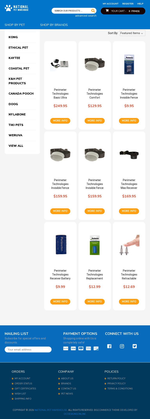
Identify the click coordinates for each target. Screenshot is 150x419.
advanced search (85, 16)
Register (127, 3)
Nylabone (17, 114)
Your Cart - (125, 11)
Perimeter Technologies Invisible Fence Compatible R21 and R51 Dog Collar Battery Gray (129, 93)
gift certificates (25, 388)
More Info (60, 120)
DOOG (13, 104)
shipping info (23, 398)
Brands (66, 383)
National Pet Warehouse (51, 410)
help (140, 3)
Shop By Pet (15, 25)
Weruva (15, 135)
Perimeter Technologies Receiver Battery (60, 274)
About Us (67, 378)
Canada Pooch (21, 94)
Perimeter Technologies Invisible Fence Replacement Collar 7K (95, 184)
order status (23, 383)
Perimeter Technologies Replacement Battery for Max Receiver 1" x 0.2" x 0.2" (94, 274)
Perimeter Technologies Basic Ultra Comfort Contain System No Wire (60, 93)
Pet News (67, 393)
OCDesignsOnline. (75, 413)
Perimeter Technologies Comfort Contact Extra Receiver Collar (95, 93)
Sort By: (113, 33)
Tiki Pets (16, 125)
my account (110, 3)
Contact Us (68, 388)
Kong (13, 37)
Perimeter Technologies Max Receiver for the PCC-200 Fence (129, 184)
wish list (20, 393)
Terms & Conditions (120, 388)
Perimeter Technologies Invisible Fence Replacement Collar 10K (60, 184)
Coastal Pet (19, 68)
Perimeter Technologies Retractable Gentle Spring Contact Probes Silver (129, 274)
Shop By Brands (54, 25)
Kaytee (14, 58)
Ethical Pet (18, 48)
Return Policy (116, 378)
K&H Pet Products (17, 81)
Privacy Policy (116, 383)
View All (16, 146)
